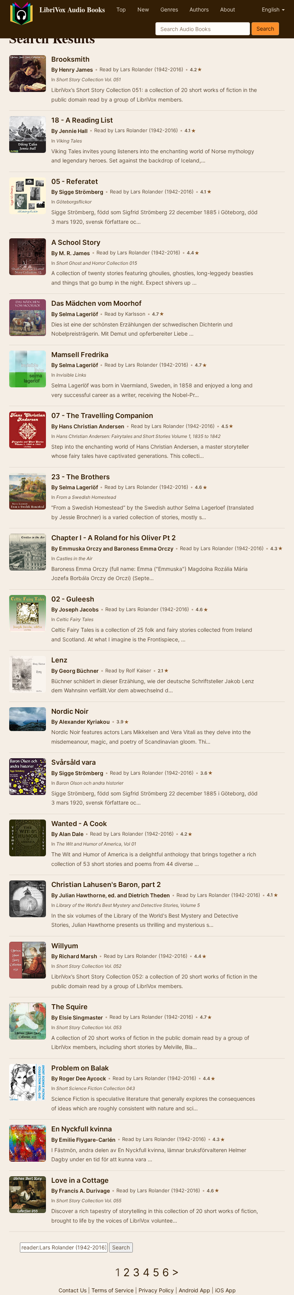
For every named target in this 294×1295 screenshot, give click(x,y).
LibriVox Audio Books (72, 10)
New (143, 9)
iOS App (225, 1290)
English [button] (271, 9)
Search (265, 28)
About (227, 9)
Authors (199, 9)
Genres (169, 9)
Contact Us (73, 1290)
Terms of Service (112, 1290)
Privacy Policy (156, 1290)
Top (121, 9)
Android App (194, 1290)
